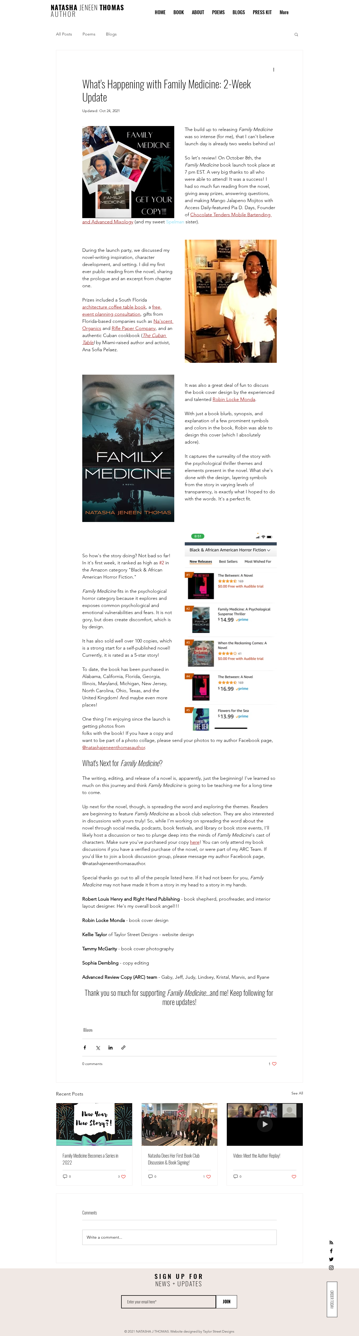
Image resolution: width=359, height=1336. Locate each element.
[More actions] (273, 69)
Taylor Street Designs (218, 1331)
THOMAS (112, 7)
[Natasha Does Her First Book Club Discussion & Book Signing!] (180, 1124)
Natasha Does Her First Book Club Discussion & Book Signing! (173, 1159)
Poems (89, 34)
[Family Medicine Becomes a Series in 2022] (94, 1124)
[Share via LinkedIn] (110, 1047)
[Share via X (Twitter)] (97, 1047)
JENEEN (89, 7)
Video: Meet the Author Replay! (256, 1155)
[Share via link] (123, 1047)
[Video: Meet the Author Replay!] (265, 1124)
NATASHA (65, 7)
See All (297, 1093)
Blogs (111, 34)
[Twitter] (331, 1259)
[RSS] (331, 1242)
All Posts (64, 34)
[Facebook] (331, 1251)
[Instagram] (331, 1268)
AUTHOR (63, 14)
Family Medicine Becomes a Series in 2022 (90, 1159)
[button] (296, 34)
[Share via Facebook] (84, 1047)
